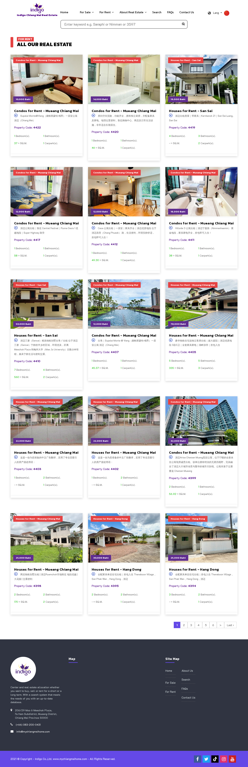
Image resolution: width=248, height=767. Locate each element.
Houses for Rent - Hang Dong (117, 569)
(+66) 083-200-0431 (28, 724)
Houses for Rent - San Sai (190, 110)
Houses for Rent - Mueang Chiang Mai (201, 335)
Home (64, 12)
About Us (187, 670)
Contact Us (186, 12)
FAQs (170, 12)
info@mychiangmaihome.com (33, 731)
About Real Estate (131, 12)
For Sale (85, 12)
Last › (230, 625)
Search (156, 12)
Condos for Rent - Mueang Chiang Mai (46, 110)
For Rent (105, 12)
